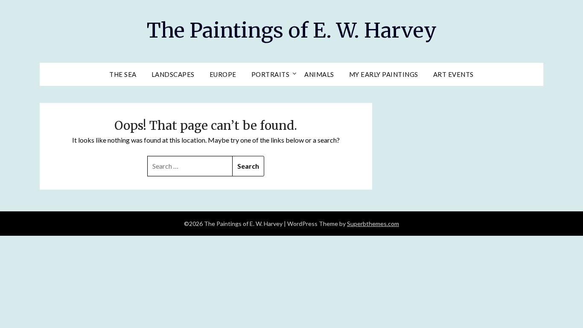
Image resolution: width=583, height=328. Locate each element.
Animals (319, 74)
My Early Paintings (383, 74)
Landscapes (173, 74)
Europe (223, 74)
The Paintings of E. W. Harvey (292, 30)
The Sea (123, 74)
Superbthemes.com (373, 223)
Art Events (453, 74)
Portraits (270, 74)
